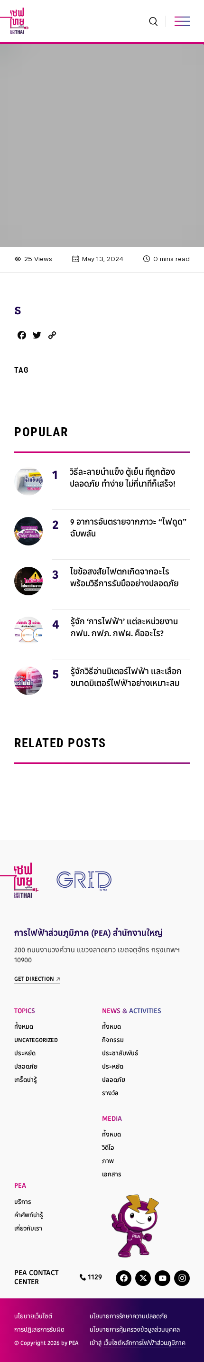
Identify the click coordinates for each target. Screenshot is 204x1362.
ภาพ (108, 1162)
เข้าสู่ (137, 1343)
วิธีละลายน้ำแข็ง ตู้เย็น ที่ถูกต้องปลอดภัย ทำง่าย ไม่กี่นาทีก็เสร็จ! (123, 479)
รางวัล (110, 1094)
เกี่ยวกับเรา (28, 1229)
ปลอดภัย (25, 1067)
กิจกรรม (113, 1040)
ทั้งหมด (23, 1027)
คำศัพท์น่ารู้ (28, 1216)
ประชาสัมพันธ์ (120, 1054)
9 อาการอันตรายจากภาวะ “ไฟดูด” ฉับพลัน (128, 529)
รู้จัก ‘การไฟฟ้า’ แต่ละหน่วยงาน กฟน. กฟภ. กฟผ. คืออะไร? (124, 629)
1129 (94, 1277)
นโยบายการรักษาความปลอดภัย (128, 1317)
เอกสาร (111, 1175)
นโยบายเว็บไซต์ (33, 1317)
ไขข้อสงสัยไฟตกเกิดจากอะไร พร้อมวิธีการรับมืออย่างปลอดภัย (124, 579)
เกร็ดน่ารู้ (25, 1080)
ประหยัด (25, 1054)
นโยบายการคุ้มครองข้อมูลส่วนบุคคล (135, 1330)
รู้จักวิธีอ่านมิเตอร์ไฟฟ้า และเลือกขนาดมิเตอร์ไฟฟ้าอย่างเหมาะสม (126, 678)
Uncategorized (36, 1040)
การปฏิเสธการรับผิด (39, 1330)
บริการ (22, 1202)
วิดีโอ (108, 1148)
